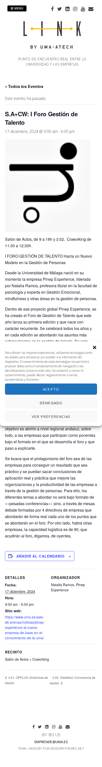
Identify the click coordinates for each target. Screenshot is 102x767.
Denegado (51, 402)
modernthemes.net (67, 748)
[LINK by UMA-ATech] (52, 53)
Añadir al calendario (40, 556)
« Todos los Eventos (24, 86)
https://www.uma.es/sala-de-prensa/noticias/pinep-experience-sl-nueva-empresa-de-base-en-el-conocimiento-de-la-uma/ (25, 627)
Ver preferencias (51, 416)
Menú (18, 8)
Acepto (51, 389)
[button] (94, 347)
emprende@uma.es (51, 741)
